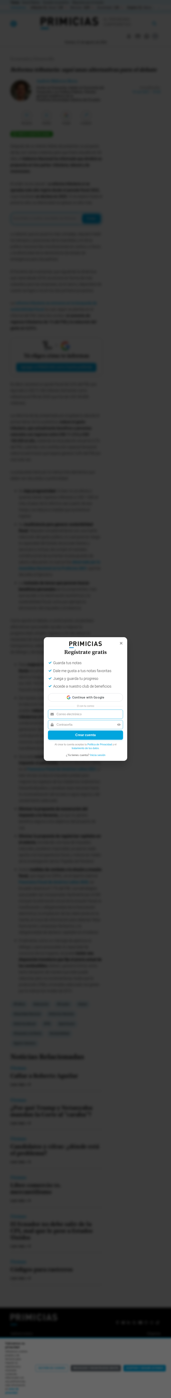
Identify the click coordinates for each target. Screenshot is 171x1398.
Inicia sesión (97, 755)
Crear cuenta (85, 735)
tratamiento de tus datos (85, 748)
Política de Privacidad (99, 744)
